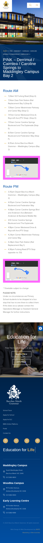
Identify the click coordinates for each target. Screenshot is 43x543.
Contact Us (6, 433)
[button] (40, 328)
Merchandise (35, 532)
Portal (5, 428)
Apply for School (8, 415)
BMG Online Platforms (10, 424)
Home (5, 51)
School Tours (7, 410)
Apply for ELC (7, 419)
